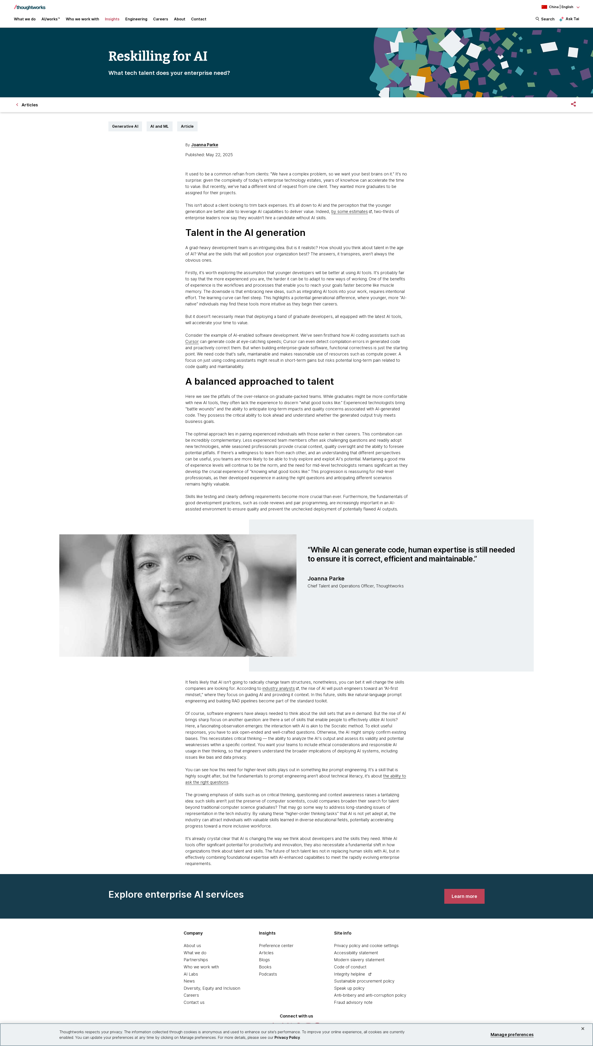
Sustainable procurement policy (364, 981)
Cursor (192, 341)
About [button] (179, 19)
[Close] (583, 1029)
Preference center (276, 945)
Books (265, 966)
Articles (266, 952)
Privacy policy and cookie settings (366, 945)
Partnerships (196, 959)
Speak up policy (349, 988)
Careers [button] (160, 19)
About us (192, 945)
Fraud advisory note (353, 1002)
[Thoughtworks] (29, 5)
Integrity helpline (349, 974)
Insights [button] (112, 19)
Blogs (264, 959)
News (189, 981)
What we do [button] (25, 19)
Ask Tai (572, 18)
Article (187, 126)
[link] (464, 896)
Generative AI (125, 126)
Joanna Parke (204, 144)
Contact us (194, 1002)
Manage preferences (512, 1034)
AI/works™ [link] (50, 19)
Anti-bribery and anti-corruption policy (370, 995)
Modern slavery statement (359, 959)
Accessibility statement (356, 952)
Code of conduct (350, 966)
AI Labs (191, 974)
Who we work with (201, 966)
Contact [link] (198, 19)
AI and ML (159, 126)
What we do (195, 952)
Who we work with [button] (82, 19)
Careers (191, 995)
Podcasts (268, 974)
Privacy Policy (287, 1037)
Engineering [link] (136, 19)
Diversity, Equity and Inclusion (212, 988)
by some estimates (349, 211)
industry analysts (278, 688)
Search (548, 19)
